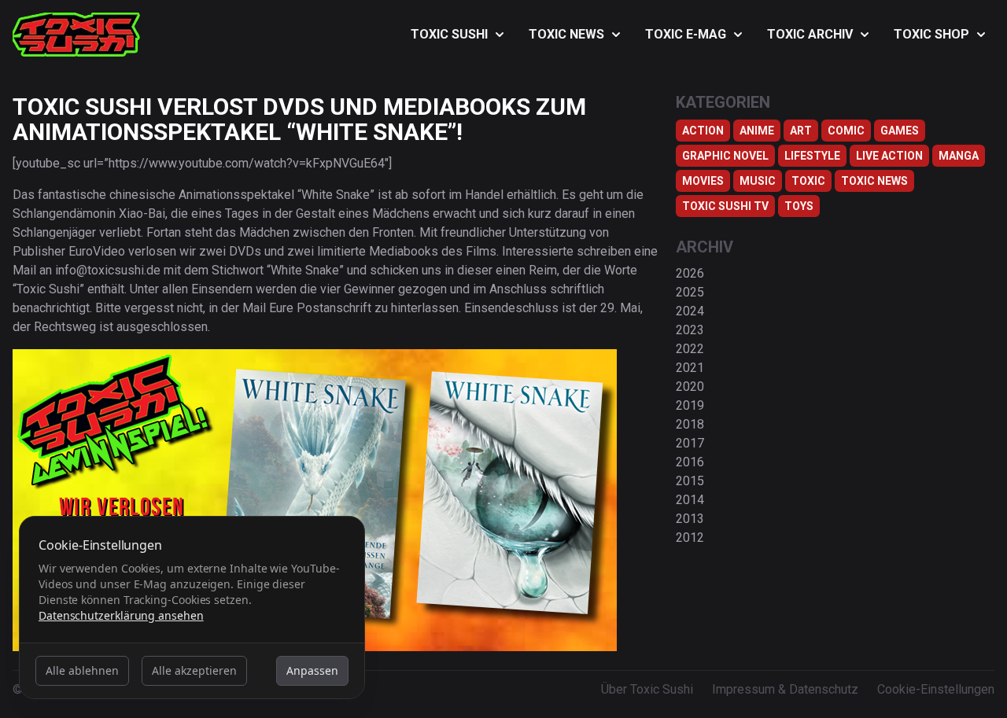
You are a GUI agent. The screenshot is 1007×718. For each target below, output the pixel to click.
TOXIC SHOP (931, 34)
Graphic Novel (725, 155)
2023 (690, 329)
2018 (690, 424)
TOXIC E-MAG (685, 34)
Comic (846, 130)
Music (758, 181)
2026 (690, 273)
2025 (690, 292)
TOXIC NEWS (566, 34)
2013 (690, 518)
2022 (690, 348)
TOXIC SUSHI (449, 34)
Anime (757, 130)
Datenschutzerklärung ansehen (121, 615)
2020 (690, 386)
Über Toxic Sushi (647, 689)
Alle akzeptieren (194, 670)
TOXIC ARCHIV (810, 34)
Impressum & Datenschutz (785, 689)
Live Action (889, 155)
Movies (703, 181)
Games (899, 130)
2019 (690, 405)
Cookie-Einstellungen (935, 689)
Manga (959, 155)
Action (703, 130)
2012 (690, 537)
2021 (690, 367)
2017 (690, 443)
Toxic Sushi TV (725, 206)
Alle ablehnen (82, 670)
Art (801, 130)
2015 (690, 480)
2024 (690, 311)
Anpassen (312, 670)
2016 (690, 462)
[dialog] (192, 607)
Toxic (808, 181)
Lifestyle (812, 155)
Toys (798, 206)
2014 (690, 499)
